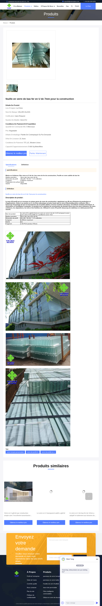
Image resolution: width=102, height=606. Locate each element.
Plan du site (30, 591)
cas (67, 6)
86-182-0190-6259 (90, 1)
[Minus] (97, 559)
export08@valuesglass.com (71, 1)
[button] (13, 496)
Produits (27, 6)
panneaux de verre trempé (51, 576)
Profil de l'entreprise (33, 576)
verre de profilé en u (48, 452)
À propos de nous (47, 6)
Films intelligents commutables (48, 592)
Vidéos (36, 6)
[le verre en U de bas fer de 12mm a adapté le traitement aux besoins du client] (51, 491)
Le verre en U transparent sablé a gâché (18, 513)
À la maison (18, 6)
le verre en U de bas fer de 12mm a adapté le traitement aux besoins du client (49, 514)
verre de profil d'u (32, 452)
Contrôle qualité (32, 584)
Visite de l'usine (32, 580)
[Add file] (62, 603)
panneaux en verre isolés (51, 580)
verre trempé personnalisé (15, 452)
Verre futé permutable (50, 587)
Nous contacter (31, 587)
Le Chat (88, 6)
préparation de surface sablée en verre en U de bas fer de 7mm (83, 514)
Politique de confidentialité (31, 596)
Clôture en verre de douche (51, 597)
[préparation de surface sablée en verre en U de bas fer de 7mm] (84, 491)
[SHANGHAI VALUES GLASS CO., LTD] (9, 6)
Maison (5, 23)
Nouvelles (60, 6)
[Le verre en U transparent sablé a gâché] (18, 491)
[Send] (97, 603)
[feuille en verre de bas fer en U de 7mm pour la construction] (30, 55)
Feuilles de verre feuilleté (51, 584)
